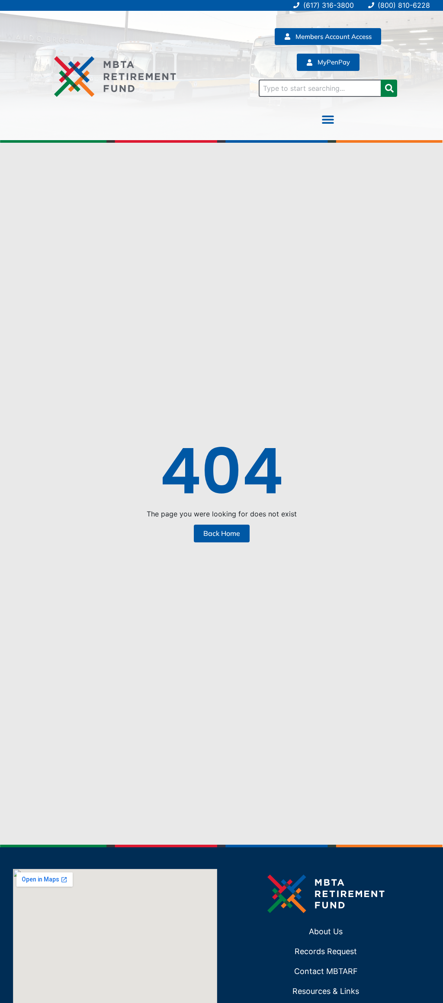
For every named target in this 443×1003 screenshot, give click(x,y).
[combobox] (320, 88)
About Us (326, 931)
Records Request (326, 951)
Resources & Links (325, 991)
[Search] (389, 88)
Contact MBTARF (326, 971)
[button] (328, 119)
